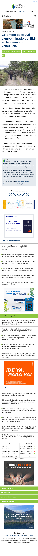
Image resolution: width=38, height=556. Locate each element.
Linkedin (8, 535)
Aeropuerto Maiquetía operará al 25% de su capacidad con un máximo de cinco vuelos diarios (17, 247)
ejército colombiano (29, 51)
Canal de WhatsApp (22, 181)
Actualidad (5, 51)
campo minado (15, 51)
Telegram (6, 184)
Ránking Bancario (7, 488)
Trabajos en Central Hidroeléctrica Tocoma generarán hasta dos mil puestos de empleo (17, 330)
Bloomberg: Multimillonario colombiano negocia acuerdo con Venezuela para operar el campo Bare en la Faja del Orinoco (18, 322)
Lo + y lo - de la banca (8, 497)
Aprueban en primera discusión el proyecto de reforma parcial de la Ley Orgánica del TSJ (18, 276)
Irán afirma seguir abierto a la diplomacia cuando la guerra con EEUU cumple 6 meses (19, 262)
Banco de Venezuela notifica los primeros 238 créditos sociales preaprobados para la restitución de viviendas (18, 346)
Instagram (13, 184)
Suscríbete (21, 11)
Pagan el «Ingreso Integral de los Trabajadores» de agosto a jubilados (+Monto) (19, 394)
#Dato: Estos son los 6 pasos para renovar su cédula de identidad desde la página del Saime (18, 255)
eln (3, 55)
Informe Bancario (6, 492)
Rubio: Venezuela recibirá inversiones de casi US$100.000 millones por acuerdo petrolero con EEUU (18, 436)
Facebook (25, 184)
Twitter (19, 184)
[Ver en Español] (36, 1)
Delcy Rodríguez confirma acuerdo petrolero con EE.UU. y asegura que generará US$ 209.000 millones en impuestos (19, 337)
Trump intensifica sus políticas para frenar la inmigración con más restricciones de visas (17, 269)
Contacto (30, 11)
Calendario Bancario (8, 501)
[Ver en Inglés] (34, 1)
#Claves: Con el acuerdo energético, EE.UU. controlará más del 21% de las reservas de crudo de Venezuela (19, 410)
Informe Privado (10, 11)
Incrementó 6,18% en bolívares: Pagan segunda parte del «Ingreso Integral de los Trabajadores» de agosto (18, 355)
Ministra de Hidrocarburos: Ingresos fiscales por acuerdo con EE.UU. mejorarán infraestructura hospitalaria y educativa (18, 402)
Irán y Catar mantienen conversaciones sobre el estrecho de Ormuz (18, 283)
